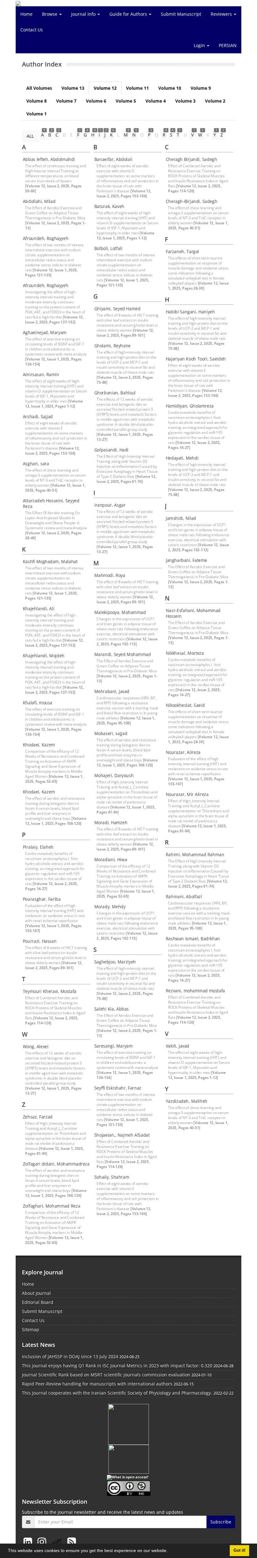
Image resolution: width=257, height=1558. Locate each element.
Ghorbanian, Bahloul (115, 393)
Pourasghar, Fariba (42, 899)
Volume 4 (155, 101)
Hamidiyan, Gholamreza (190, 406)
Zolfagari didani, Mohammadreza (56, 1164)
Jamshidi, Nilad (181, 518)
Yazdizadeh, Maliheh (186, 1101)
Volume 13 (72, 88)
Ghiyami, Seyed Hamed (117, 309)
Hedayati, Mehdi (182, 458)
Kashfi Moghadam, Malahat (50, 561)
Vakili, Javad (177, 1046)
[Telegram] (58, 1541)
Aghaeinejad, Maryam (45, 332)
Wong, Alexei (36, 1046)
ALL (30, 136)
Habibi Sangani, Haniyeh (190, 312)
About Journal (36, 1293)
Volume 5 (126, 101)
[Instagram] (43, 1541)
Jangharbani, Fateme (186, 560)
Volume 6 (96, 101)
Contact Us (31, 30)
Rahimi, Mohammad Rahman (195, 854)
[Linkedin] (29, 1541)
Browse (50, 14)
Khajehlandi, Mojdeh (44, 656)
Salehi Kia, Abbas (111, 1009)
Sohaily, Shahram (111, 1177)
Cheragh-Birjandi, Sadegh (191, 201)
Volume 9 (201, 88)
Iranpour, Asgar (110, 505)
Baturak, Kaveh (109, 206)
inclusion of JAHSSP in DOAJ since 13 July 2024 (70, 1356)
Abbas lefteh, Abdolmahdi (49, 159)
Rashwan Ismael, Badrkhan (193, 939)
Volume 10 (169, 88)
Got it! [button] (239, 1550)
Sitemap (30, 1329)
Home (26, 14)
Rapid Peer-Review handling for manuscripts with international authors (97, 1384)
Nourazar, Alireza (183, 752)
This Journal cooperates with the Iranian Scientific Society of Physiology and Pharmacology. (117, 1393)
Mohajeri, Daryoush (114, 775)
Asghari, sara (36, 464)
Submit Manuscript (181, 14)
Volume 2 (215, 101)
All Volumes (39, 88)
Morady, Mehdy (110, 907)
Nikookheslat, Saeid (185, 705)
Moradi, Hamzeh (110, 822)
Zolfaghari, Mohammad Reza (51, 1206)
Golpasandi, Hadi (111, 450)
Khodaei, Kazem (39, 745)
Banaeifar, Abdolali (113, 159)
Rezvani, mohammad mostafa (195, 991)
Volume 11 (137, 88)
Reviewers (222, 14)
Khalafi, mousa (37, 703)
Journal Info (84, 14)
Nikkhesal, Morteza (185, 653)
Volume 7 (66, 101)
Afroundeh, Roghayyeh (45, 238)
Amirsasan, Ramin (41, 374)
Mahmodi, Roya (109, 575)
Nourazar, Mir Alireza (187, 794)
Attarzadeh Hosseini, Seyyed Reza (51, 503)
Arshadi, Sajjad (38, 416)
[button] (170, 1551)
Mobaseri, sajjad (110, 733)
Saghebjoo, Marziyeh (115, 962)
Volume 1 (36, 114)
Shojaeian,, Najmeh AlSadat (122, 1135)
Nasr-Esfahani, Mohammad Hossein (193, 613)
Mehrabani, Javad (111, 691)
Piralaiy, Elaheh (38, 847)
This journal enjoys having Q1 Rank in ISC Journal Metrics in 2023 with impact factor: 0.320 (117, 1366)
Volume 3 (185, 101)
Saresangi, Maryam (113, 1046)
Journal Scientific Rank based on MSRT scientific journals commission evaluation (106, 1375)
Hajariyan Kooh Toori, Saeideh (196, 359)
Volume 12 (105, 88)
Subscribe (220, 1522)
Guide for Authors (128, 14)
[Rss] (71, 1541)
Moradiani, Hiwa (110, 859)
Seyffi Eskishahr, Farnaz (117, 1088)
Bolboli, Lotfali (108, 248)
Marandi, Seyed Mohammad (122, 654)
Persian (228, 45)
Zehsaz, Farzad (38, 1117)
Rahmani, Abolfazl (184, 896)
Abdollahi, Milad (39, 201)
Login (200, 45)
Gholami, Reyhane (112, 346)
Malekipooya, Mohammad (120, 612)
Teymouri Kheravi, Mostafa (49, 991)
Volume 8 (36, 101)
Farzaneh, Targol (182, 251)
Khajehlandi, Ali (39, 608)
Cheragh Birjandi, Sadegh (191, 159)
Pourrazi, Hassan (39, 941)
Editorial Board (37, 1302)
